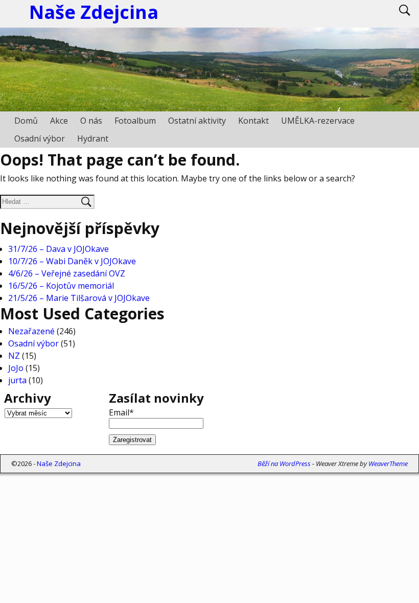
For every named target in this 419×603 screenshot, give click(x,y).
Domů (26, 120)
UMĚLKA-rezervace (318, 120)
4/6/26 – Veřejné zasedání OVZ (66, 273)
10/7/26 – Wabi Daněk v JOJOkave (72, 261)
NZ (14, 355)
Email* (121, 412)
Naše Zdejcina (59, 463)
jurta (17, 380)
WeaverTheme (388, 463)
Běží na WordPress (284, 463)
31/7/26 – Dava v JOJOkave (58, 248)
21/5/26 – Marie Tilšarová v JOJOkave (79, 298)
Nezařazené (31, 331)
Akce (59, 120)
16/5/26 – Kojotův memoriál (61, 285)
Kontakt (253, 120)
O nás (91, 120)
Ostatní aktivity (197, 120)
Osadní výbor (39, 138)
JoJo (16, 368)
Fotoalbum (135, 120)
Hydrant (92, 138)
